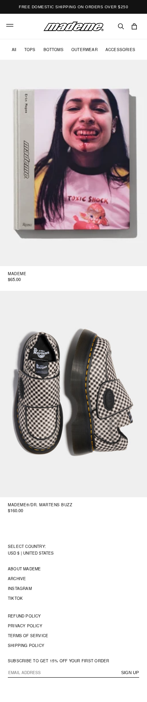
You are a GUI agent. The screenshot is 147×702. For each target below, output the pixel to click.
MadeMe (17, 273)
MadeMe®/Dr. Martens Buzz (40, 504)
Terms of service (28, 635)
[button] (9, 26)
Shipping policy (26, 645)
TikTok (15, 598)
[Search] (121, 26)
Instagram (20, 588)
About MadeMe (24, 569)
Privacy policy (25, 625)
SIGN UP (130, 672)
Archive (17, 578)
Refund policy (24, 616)
